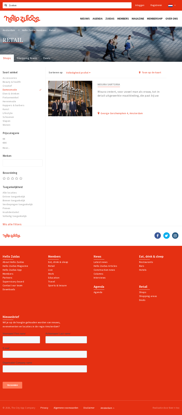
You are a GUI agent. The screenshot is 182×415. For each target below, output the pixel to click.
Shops (7, 58)
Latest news (101, 262)
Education (53, 277)
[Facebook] (157, 235)
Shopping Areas (27, 58)
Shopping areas (148, 296)
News (97, 256)
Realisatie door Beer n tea (166, 407)
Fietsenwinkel (10, 97)
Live (50, 269)
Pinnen (6, 208)
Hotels (143, 269)
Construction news (104, 269)
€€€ (5, 142)
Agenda (99, 286)
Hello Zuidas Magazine (15, 265)
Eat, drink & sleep (151, 256)
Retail (51, 265)
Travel (51, 281)
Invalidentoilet (11, 212)
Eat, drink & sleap (58, 262)
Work (51, 273)
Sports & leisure (57, 285)
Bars (141, 265)
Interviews (100, 277)
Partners (7, 277)
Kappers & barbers (13, 105)
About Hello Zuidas (13, 262)
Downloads (9, 289)
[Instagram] (175, 235)
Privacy (44, 407)
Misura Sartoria (109, 84)
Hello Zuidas (11, 256)
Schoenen (8, 117)
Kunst (6, 109)
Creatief (7, 85)
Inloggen (139, 5)
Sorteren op (56, 72)
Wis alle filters (12, 224)
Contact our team (13, 285)
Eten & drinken (11, 93)
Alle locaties (10, 192)
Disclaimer (89, 407)
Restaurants (146, 262)
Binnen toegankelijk (14, 200)
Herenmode (9, 101)
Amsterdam (107, 407)
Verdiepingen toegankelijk (18, 204)
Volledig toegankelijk (15, 216)
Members (8, 273)
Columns (98, 273)
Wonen (6, 124)
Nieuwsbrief (11, 317)
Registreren (156, 5)
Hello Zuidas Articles (105, 265)
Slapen (6, 120)
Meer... (6, 147)
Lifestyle (8, 113)
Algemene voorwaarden (66, 407)
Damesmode (10, 89)
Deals (46, 58)
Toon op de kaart (151, 72)
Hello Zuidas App (12, 269)
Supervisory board (13, 281)
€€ (4, 138)
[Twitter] (166, 235)
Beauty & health (12, 81)
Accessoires (10, 78)
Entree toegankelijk (14, 196)
